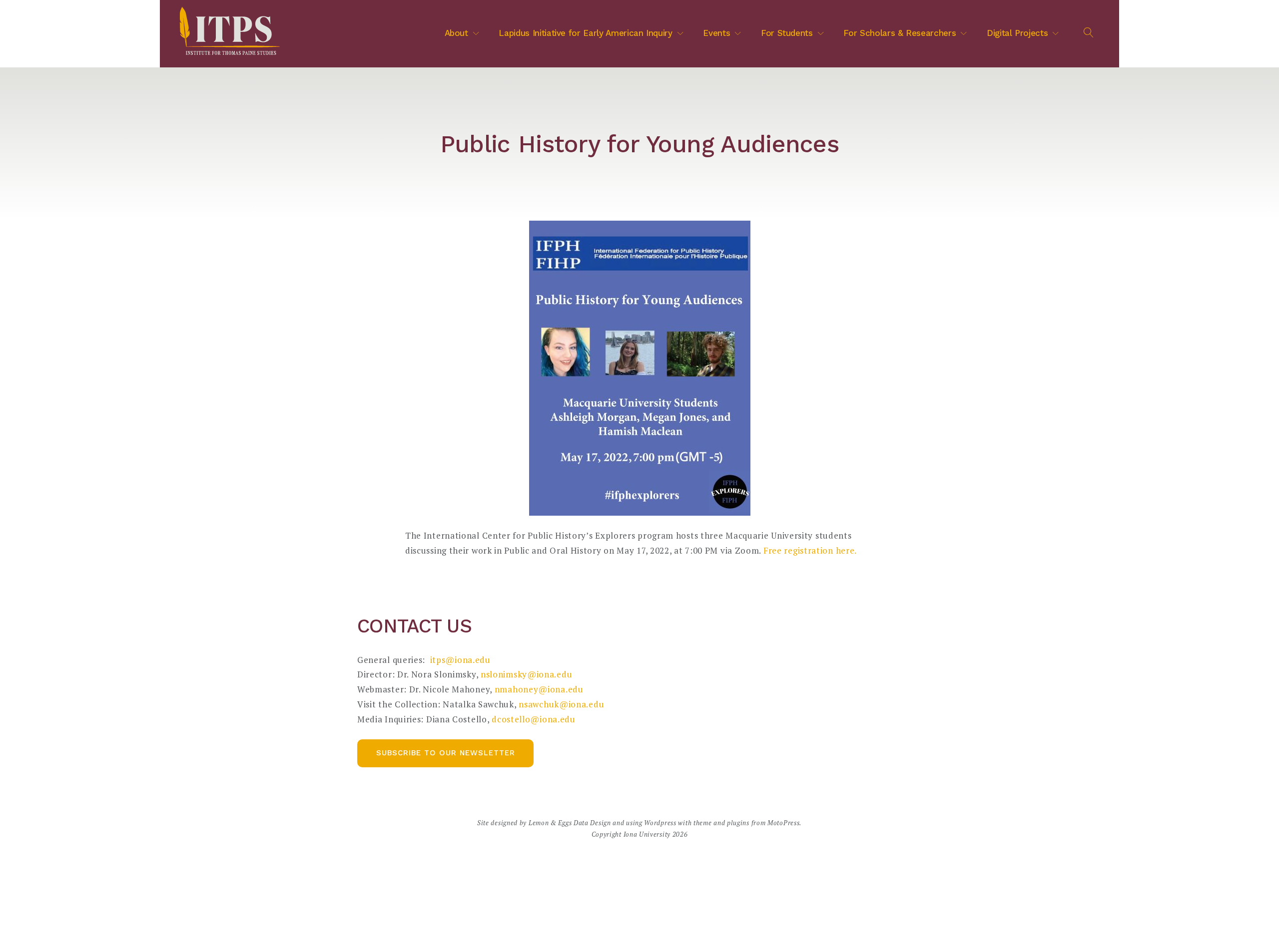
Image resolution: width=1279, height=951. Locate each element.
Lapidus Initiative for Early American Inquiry (585, 33)
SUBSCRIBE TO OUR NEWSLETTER (445, 752)
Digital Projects (1017, 33)
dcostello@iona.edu (534, 719)
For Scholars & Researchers (899, 33)
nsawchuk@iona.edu (561, 704)
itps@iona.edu (460, 659)
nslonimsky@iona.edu (528, 674)
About (456, 33)
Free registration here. (809, 550)
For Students (787, 33)
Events (716, 33)
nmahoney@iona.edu (539, 689)
